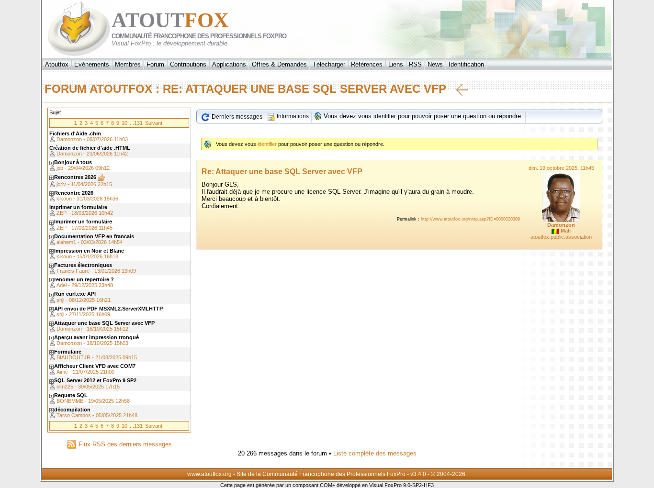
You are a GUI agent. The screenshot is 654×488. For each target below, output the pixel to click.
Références (367, 64)
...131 (136, 123)
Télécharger (329, 64)
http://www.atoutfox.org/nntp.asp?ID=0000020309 (470, 219)
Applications (229, 64)
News (435, 64)
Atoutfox (56, 64)
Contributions (188, 64)
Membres (128, 64)
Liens (395, 64)
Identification (466, 64)
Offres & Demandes (279, 64)
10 (124, 123)
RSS (415, 64)
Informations (292, 116)
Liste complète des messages (375, 453)
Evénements (91, 64)
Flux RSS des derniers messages (124, 444)
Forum (155, 64)
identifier (384, 116)
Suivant (153, 123)
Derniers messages (236, 116)
